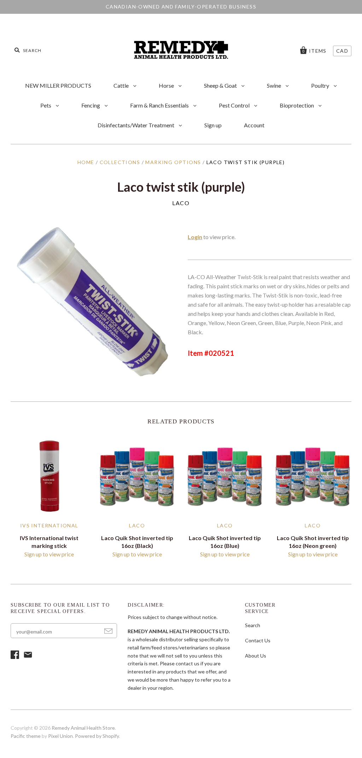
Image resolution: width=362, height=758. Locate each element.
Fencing (91, 105)
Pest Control (235, 105)
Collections (120, 162)
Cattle (121, 85)
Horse (167, 85)
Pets (46, 105)
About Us (255, 656)
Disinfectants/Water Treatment (136, 125)
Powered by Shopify (97, 736)
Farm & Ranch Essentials (160, 105)
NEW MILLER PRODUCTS (58, 85)
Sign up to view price (49, 554)
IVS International (49, 525)
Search (252, 625)
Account (254, 125)
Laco (180, 202)
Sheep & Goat (221, 85)
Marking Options (173, 162)
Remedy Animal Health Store (83, 728)
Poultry (320, 85)
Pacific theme (26, 736)
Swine (274, 85)
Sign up (213, 125)
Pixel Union (60, 736)
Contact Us (257, 640)
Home (85, 162)
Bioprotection (297, 105)
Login (195, 236)
